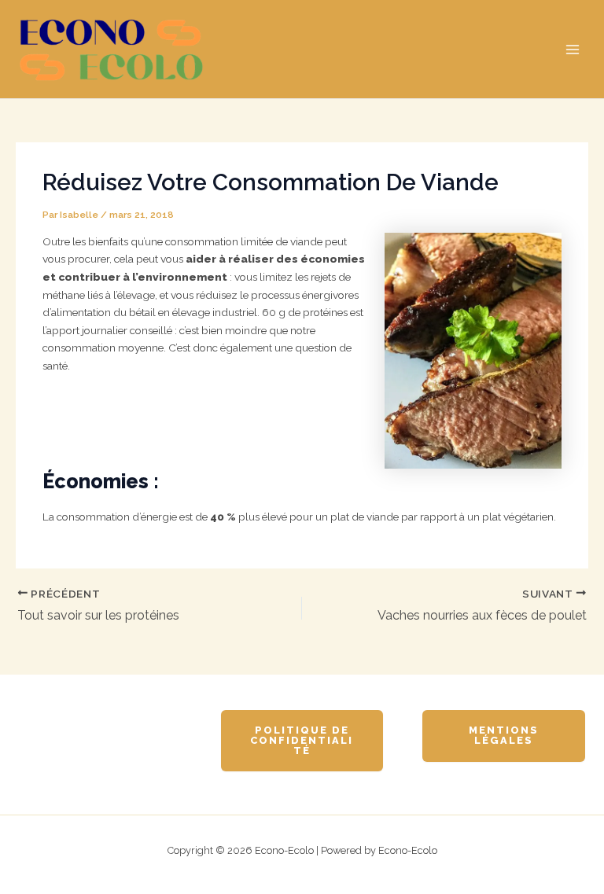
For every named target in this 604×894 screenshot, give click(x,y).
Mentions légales (504, 735)
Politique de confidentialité (301, 740)
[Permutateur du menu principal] (573, 49)
